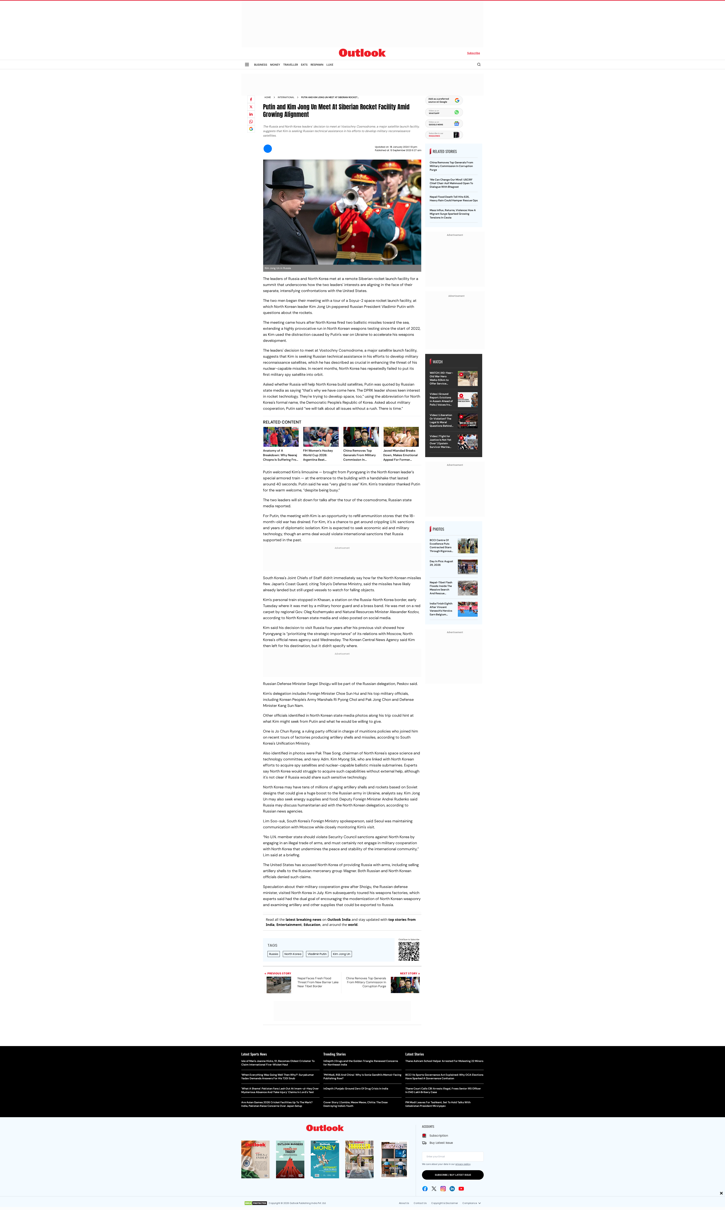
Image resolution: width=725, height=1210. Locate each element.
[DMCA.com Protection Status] (255, 1203)
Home (268, 97)
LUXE (329, 64)
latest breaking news (303, 919)
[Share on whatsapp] (251, 121)
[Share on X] (251, 106)
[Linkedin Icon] (452, 1189)
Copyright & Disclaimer (444, 1203)
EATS (304, 64)
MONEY (275, 64)
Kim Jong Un (341, 954)
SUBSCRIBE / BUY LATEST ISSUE (453, 1174)
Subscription (439, 1135)
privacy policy (462, 1164)
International (286, 97)
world (352, 924)
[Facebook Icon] (425, 1189)
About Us (404, 1203)
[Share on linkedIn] (251, 114)
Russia (273, 954)
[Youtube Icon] (461, 1189)
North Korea (293, 954)
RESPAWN (317, 64)
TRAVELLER (290, 64)
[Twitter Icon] (434, 1189)
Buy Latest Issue (441, 1143)
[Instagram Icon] (443, 1189)
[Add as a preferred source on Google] (251, 128)
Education (312, 924)
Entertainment (289, 924)
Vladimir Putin (317, 954)
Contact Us (420, 1203)
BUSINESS (260, 64)
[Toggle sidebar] (247, 64)
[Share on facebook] (251, 99)
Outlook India (339, 919)
